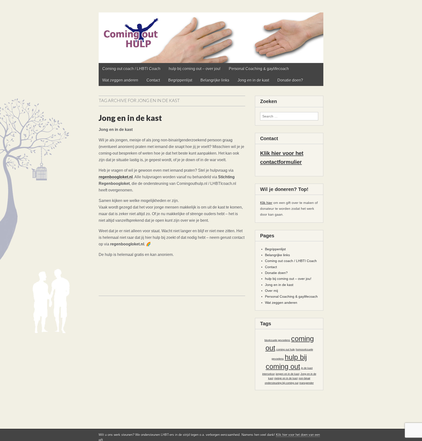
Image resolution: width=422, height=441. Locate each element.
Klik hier (266, 203)
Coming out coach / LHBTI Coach (131, 69)
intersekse (268, 373)
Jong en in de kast (253, 80)
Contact (153, 80)
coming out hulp (285, 349)
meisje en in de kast (286, 378)
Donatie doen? (290, 80)
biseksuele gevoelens (277, 340)
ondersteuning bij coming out (281, 382)
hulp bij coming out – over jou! (195, 69)
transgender (306, 382)
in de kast (307, 368)
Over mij (271, 291)
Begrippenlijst (180, 80)
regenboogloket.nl (116, 177)
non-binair (304, 378)
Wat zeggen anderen (120, 80)
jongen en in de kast (287, 373)
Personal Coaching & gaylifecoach (259, 69)
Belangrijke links (214, 80)
